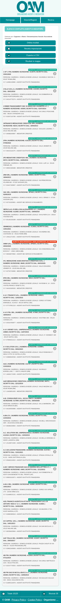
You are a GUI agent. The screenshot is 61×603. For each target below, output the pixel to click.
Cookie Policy (35, 600)
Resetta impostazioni (33, 49)
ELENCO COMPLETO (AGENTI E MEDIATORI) (25, 29)
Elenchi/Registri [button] (30, 20)
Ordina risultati (33, 43)
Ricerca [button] (51, 20)
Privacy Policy (19, 600)
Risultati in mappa (33, 61)
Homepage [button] (10, 20)
